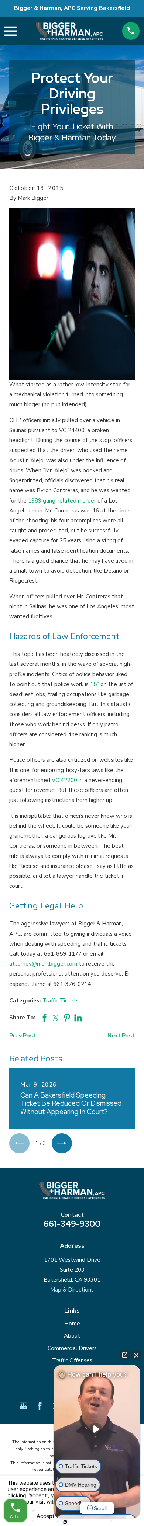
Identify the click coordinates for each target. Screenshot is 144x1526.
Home (72, 1323)
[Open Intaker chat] (65, 1522)
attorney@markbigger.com (43, 963)
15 (94, 684)
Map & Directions (72, 1289)
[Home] (69, 31)
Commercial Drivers (72, 1348)
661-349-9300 (72, 1223)
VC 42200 (64, 780)
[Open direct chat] (125, 1355)
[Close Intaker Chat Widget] (136, 1355)
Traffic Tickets (60, 1000)
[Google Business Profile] (23, 1406)
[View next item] (62, 1143)
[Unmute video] (97, 1429)
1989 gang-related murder (62, 500)
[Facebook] (40, 1406)
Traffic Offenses (72, 1360)
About (72, 1335)
